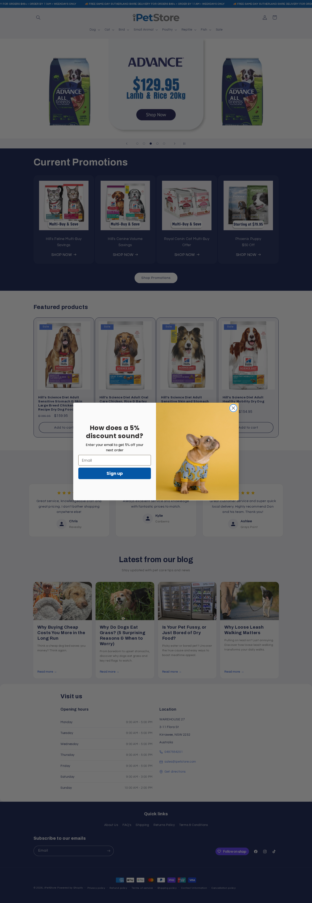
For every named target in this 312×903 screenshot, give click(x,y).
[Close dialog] (233, 408)
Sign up (115, 473)
